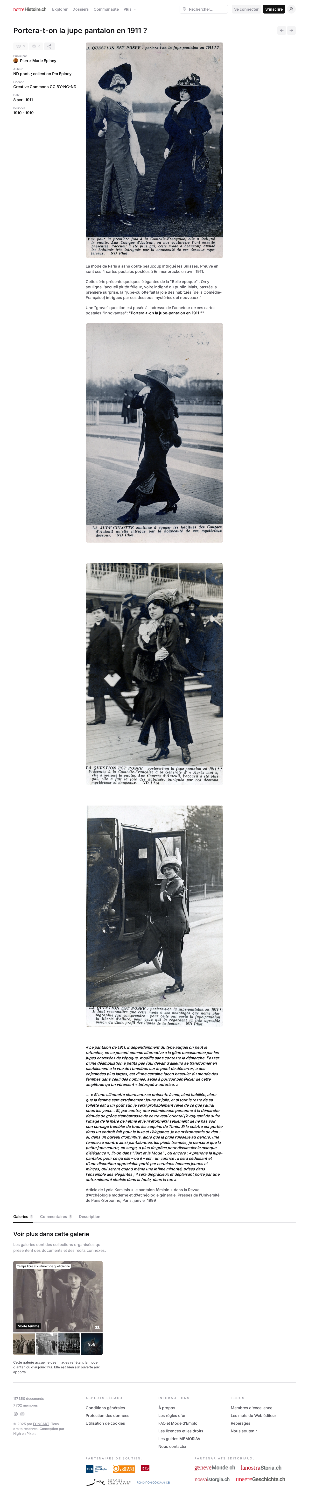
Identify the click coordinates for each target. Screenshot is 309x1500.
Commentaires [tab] (55, 1216)
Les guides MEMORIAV (179, 1438)
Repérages (240, 1423)
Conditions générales (105, 1407)
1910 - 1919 (23, 112)
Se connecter (246, 9)
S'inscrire (274, 9)
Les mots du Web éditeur (253, 1415)
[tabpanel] (154, 1301)
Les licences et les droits (180, 1431)
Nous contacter (172, 1446)
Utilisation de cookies (105, 1423)
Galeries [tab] (22, 1216)
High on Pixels (25, 1433)
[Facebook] (15, 1414)
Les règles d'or (172, 1415)
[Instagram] (22, 1414)
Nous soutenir (244, 1431)
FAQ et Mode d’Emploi (178, 1423)
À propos (166, 1407)
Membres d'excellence (251, 1407)
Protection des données (107, 1415)
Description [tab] (89, 1216)
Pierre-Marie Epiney (38, 60)
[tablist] (154, 1217)
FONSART (41, 1424)
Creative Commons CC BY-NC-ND (45, 86)
